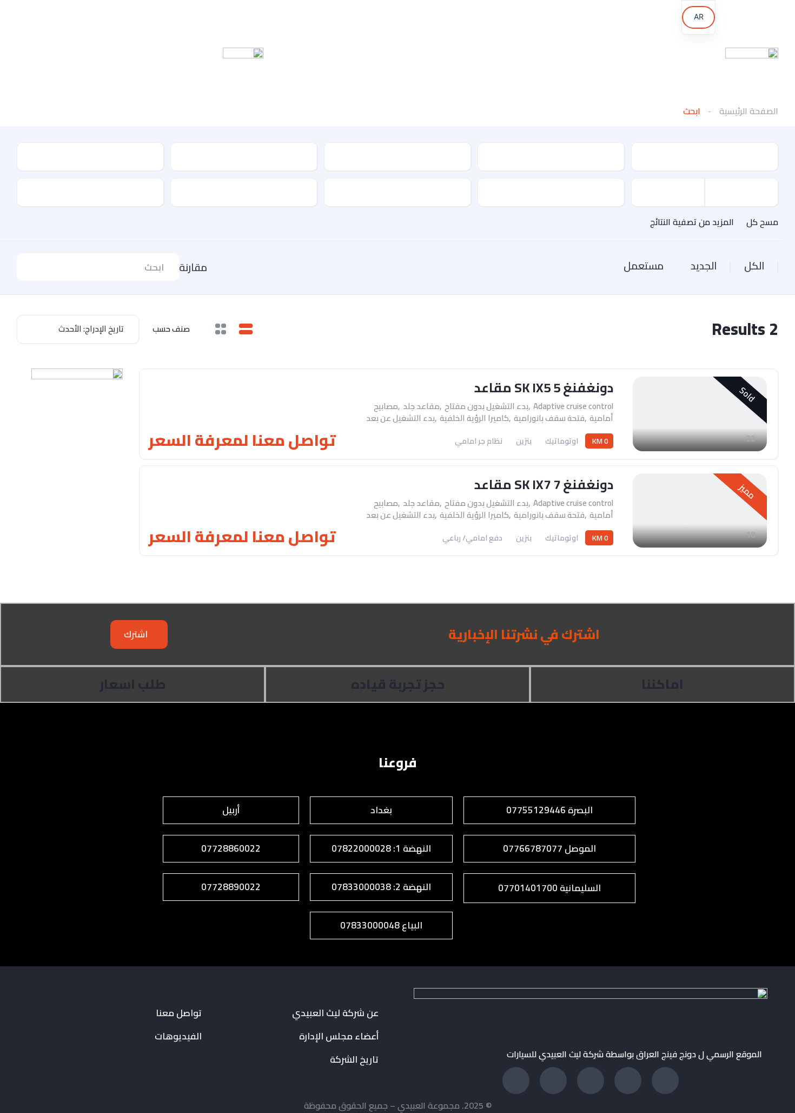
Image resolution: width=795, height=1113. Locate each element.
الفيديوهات (178, 1036)
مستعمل (644, 265)
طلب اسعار (133, 684)
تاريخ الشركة (354, 1059)
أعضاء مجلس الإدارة (339, 1036)
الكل (754, 265)
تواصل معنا (179, 1013)
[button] (139, 634)
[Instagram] (153, 18)
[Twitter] (553, 1080)
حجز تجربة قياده (398, 684)
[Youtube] (228, 18)
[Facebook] (378, 18)
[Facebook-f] (665, 1080)
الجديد (704, 265)
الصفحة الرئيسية (748, 110)
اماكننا (662, 684)
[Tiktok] (78, 18)
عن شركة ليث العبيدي (335, 1013)
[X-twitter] (303, 18)
